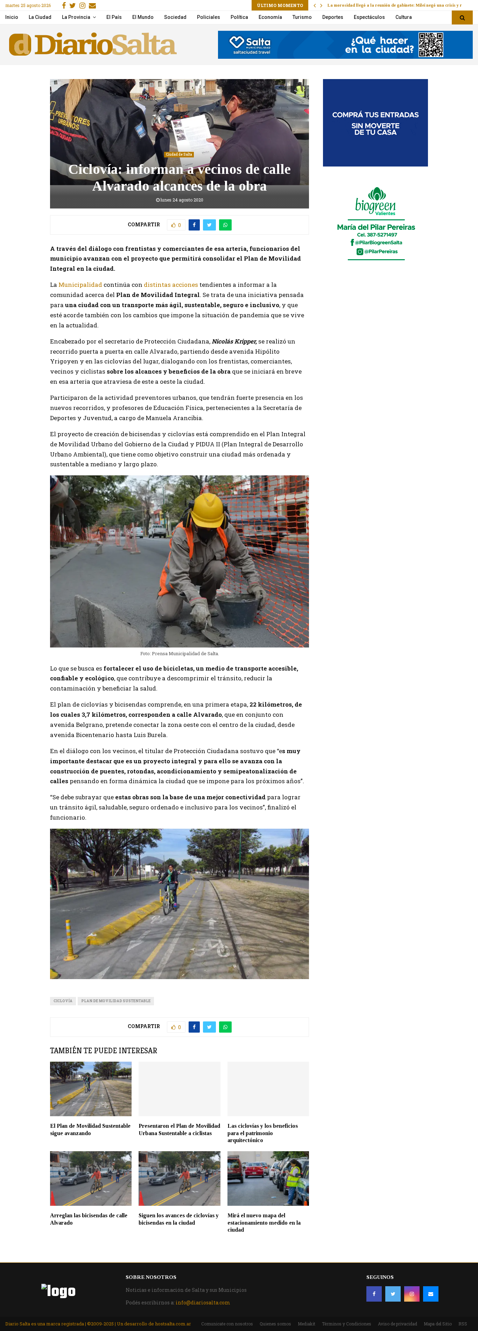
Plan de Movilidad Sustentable (115, 1001)
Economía (270, 17)
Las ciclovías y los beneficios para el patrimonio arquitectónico (262, 1133)
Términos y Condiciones (346, 1323)
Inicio (11, 17)
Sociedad (175, 17)
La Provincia (76, 17)
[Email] (430, 1294)
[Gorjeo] (393, 1294)
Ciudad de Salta (179, 154)
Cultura (403, 17)
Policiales (208, 17)
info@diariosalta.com (203, 1302)
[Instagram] (412, 1294)
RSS (462, 1323)
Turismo (302, 17)
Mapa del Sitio (438, 1323)
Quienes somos (275, 1323)
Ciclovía (63, 1001)
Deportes (332, 17)
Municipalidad (80, 285)
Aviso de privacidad (397, 1323)
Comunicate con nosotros (227, 1323)
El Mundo (143, 17)
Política (239, 17)
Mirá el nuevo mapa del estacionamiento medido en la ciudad (264, 1222)
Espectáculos (369, 17)
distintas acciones (170, 285)
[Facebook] (374, 1294)
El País (114, 17)
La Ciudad (40, 17)
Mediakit (306, 1323)
